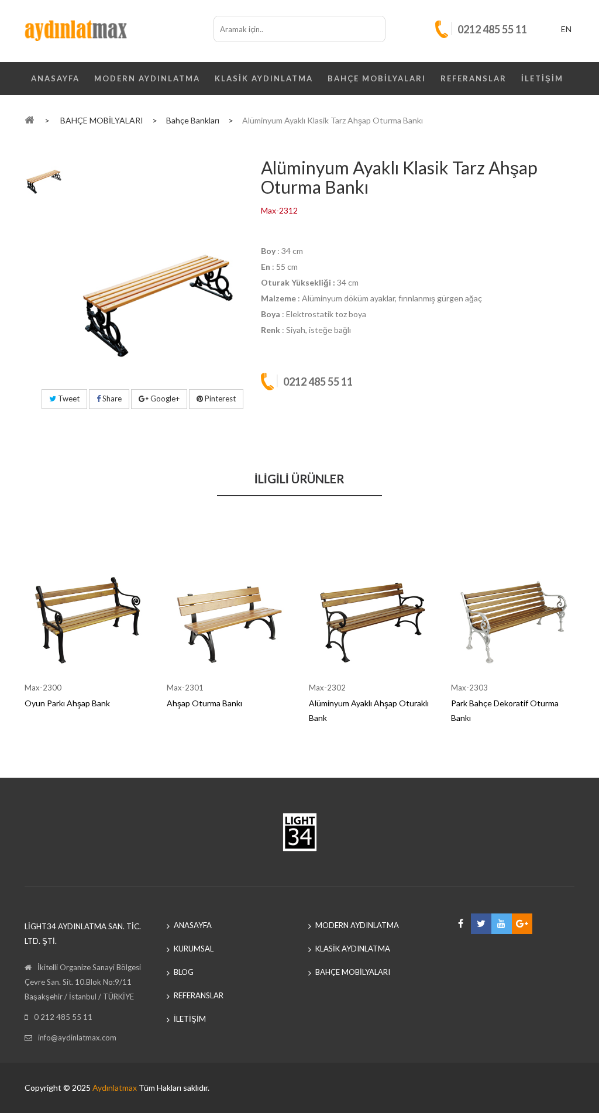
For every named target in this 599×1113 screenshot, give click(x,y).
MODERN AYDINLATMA (147, 78)
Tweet (68, 398)
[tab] (44, 171)
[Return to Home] (29, 119)
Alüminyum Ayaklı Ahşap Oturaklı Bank (369, 710)
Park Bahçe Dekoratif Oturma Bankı (505, 710)
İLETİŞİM (542, 78)
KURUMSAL (194, 948)
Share (111, 398)
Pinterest (219, 398)
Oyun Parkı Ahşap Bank (67, 703)
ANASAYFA (55, 78)
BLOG (184, 972)
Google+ (164, 398)
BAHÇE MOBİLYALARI (377, 78)
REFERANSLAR (473, 78)
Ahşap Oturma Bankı (204, 703)
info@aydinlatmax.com (77, 1037)
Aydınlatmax (114, 1088)
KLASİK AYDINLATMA (264, 78)
